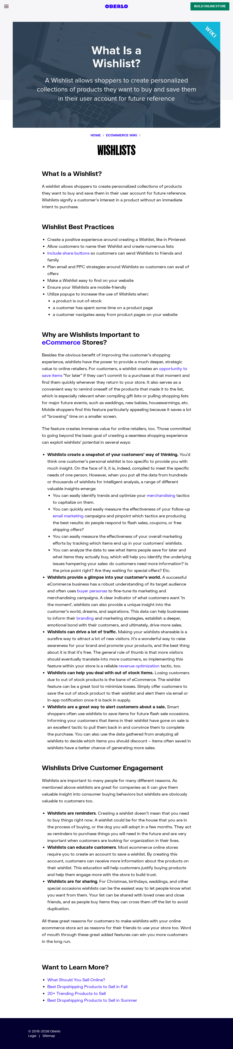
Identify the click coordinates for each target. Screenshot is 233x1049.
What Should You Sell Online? (76, 979)
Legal (32, 1036)
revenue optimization (139, 665)
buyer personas (92, 590)
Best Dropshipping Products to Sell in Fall (87, 986)
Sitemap (49, 1036)
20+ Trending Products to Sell (76, 993)
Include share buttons (68, 252)
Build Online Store (210, 6)
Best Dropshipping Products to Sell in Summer (92, 1000)
